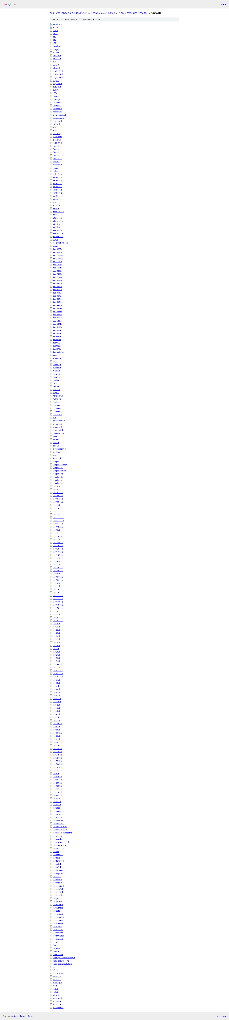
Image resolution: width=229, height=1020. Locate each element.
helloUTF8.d (58, 174)
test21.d (56, 626)
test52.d (56, 720)
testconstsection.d (61, 842)
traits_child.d (58, 954)
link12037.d (57, 274)
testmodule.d (58, 895)
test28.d (56, 642)
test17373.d (58, 598)
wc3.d (55, 992)
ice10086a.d (58, 177)
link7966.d (57, 343)
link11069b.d (58, 258)
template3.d (58, 473)
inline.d (56, 208)
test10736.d (58, 499)
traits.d (56, 951)
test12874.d (58, 536)
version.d (57, 979)
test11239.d (58, 511)
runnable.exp (58, 433)
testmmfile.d (58, 886)
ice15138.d (57, 190)
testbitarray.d (58, 820)
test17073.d (58, 592)
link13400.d (57, 289)
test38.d (56, 683)
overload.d (57, 414)
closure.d (57, 105)
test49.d (56, 714)
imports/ (56, 27)
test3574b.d (58, 670)
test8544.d (57, 779)
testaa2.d (57, 801)
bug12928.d (58, 74)
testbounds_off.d (60, 826)
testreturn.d (58, 904)
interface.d (57, 218)
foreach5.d (57, 158)
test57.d (56, 726)
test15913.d (58, 570)
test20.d (56, 623)
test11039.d (58, 508)
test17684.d (58, 602)
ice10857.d (57, 183)
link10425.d (57, 249)
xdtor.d (56, 995)
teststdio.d (57, 926)
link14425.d (57, 305)
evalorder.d (57, 136)
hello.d (55, 171)
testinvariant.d (59, 870)
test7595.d (57, 761)
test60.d (56, 736)
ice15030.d (57, 186)
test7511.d (57, 758)
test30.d (56, 652)
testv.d (56, 942)
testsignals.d (58, 920)
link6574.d (57, 336)
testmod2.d (58, 892)
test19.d (56, 614)
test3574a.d (58, 667)
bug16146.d (58, 77)
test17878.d (58, 605)
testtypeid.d (58, 939)
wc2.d (55, 989)
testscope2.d (58, 917)
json (224, 1016)
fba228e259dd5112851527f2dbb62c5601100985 (89, 12)
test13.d (56, 539)
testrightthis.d (59, 908)
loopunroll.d (58, 358)
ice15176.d (57, 193)
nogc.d (56, 392)
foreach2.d (57, 149)
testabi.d (56, 808)
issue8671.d (58, 236)
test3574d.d (58, 676)
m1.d (55, 361)
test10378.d (58, 489)
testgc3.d (57, 867)
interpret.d (57, 230)
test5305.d (57, 723)
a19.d (55, 40)
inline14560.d (58, 211)
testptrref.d (57, 901)
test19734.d (58, 617)
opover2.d (57, 408)
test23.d (56, 633)
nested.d (56, 386)
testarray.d (57, 814)
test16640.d (58, 580)
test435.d (57, 701)
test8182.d (57, 776)
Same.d (56, 439)
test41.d (56, 692)
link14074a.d (58, 299)
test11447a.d (58, 514)
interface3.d (58, 227)
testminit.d (57, 882)
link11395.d (57, 264)
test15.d (56, 564)
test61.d (56, 739)
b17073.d (57, 58)
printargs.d (57, 424)
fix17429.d (57, 143)
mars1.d (56, 370)
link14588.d (57, 311)
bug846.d (57, 87)
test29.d (56, 645)
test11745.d (58, 523)
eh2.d (55, 130)
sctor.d (56, 442)
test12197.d (58, 533)
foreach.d (57, 146)
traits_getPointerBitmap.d (64, 957)
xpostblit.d (57, 998)
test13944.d (58, 549)
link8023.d (57, 346)
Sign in (223, 4)
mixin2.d (56, 377)
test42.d (56, 695)
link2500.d (57, 330)
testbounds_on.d (60, 829)
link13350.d (57, 283)
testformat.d (58, 861)
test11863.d (58, 527)
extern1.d (57, 140)
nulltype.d (57, 399)
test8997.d (57, 783)
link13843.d (57, 296)
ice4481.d (57, 199)
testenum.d (58, 854)
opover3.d (57, 411)
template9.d (58, 483)
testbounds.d (58, 823)
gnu (52, 12)
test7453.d (57, 751)
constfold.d (57, 111)
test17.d (56, 586)
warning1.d (57, 982)
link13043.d (57, 280)
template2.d (58, 467)
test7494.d (57, 755)
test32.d (56, 658)
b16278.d (57, 55)
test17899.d (58, 608)
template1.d (58, 461)
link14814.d (57, 314)
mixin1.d (56, 374)
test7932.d (57, 770)
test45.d (56, 705)
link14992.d (57, 317)
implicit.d (56, 205)
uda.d (55, 967)
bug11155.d (58, 71)
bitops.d (56, 68)
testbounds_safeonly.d (62, 832)
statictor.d (57, 452)
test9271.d (57, 789)
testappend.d (58, 811)
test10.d (56, 486)
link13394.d (57, 286)
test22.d (56, 630)
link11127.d (57, 261)
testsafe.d (57, 911)
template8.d (58, 480)
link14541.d (57, 308)
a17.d (55, 33)
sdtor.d (56, 446)
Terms (30, 1016)
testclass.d (57, 836)
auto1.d (56, 52)
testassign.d (58, 817)
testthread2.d (58, 935)
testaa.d (56, 798)
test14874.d (58, 555)
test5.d (56, 717)
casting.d (56, 99)
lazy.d (55, 239)
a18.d (55, 37)
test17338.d (58, 595)
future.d (56, 168)
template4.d (58, 477)
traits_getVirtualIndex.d (62, 964)
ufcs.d (55, 970)
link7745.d (57, 339)
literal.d (56, 355)
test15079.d (58, 567)
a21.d (55, 43)
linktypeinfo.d (58, 352)
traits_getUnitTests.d (62, 961)
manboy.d (57, 364)
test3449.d (57, 664)
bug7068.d (57, 83)
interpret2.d (58, 233)
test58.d (56, 729)
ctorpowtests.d (59, 115)
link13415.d (57, 293)
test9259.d (57, 786)
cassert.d (57, 96)
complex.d (57, 108)
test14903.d (58, 561)
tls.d (54, 945)
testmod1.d (58, 889)
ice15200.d (57, 196)
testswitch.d (58, 929)
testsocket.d (58, 923)
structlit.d (57, 458)
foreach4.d (57, 155)
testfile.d (56, 858)
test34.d (56, 661)
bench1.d (57, 65)
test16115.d (58, 577)
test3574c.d (58, 673)
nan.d (55, 383)
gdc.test (144, 12)
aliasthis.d (57, 46)
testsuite (132, 12)
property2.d (58, 430)
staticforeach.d (59, 449)
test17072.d (58, 589)
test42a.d (57, 698)
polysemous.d (59, 420)
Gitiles (16, 1016)
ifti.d (54, 202)
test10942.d (58, 502)
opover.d (56, 405)
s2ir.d (55, 436)
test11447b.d (58, 517)
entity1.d (56, 133)
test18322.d (58, 611)
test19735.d (58, 620)
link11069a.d (58, 255)
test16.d (56, 573)
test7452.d (57, 748)
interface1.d (58, 221)
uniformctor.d (59, 973)
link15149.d (57, 327)
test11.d (56, 505)
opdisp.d (56, 402)
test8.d (56, 773)
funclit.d (56, 161)
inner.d (56, 214)
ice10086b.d (58, 180)
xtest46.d (57, 1001)
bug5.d (56, 80)
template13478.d (60, 464)
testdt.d (56, 851)
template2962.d (59, 470)
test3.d (56, 648)
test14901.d (58, 558)
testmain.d (57, 879)
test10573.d (58, 495)
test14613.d (58, 552)
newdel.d (56, 389)
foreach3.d (57, 152)
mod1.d (56, 380)
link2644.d (57, 333)
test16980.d (58, 583)
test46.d (56, 708)
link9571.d (57, 349)
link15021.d (57, 324)
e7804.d (56, 124)
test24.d (56, 636)
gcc (58, 12)
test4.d (56, 686)
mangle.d (57, 367)
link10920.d (57, 252)
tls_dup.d (56, 948)
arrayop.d (57, 49)
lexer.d (55, 246)
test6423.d (57, 742)
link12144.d (57, 277)
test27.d (56, 639)
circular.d (56, 102)
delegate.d (57, 121)
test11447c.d (58, 520)
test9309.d (57, 792)
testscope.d (58, 914)
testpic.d (56, 898)
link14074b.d (58, 302)
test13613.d (58, 545)
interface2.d (58, 224)
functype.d (57, 164)
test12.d (56, 530)
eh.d (54, 127)
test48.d (56, 711)
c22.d (55, 93)
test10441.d (58, 492)
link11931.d (57, 267)
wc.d (55, 985)
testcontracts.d (59, 845)
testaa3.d (57, 804)
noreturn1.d (58, 396)
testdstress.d (58, 848)
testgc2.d (57, 864)
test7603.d (57, 764)
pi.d (54, 417)
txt (217, 1016)
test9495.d (57, 795)
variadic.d (57, 976)
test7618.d (57, 767)
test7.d (56, 745)
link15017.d (57, 321)
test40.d (56, 689)
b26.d (55, 61)
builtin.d (56, 90)
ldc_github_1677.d (60, 243)
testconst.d (57, 839)
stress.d (56, 455)
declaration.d (58, 118)
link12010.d (57, 271)
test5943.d (57, 733)
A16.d (55, 30)
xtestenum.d (58, 1007)
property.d (57, 427)
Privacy (23, 1016)
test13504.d (58, 542)
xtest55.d (57, 1004)
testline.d (57, 876)
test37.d (56, 680)
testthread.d (58, 932)
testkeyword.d (59, 873)
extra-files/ (57, 24)
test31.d (56, 655)
